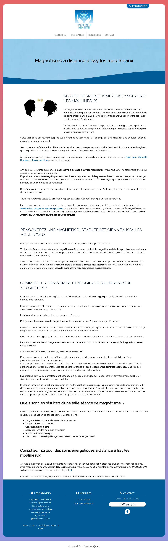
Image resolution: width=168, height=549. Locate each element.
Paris (127, 157)
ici (71, 470)
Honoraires (94, 35)
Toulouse (37, 160)
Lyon (134, 157)
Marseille (142, 157)
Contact (109, 35)
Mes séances (77, 35)
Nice (45, 160)
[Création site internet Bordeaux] (96, 546)
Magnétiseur (60, 35)
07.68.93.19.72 (139, 6)
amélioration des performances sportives (41, 208)
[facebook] (127, 511)
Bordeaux (25, 160)
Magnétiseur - (34, 499)
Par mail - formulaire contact (127, 499)
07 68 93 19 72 (127, 504)
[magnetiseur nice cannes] (84, 30)
